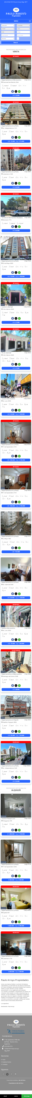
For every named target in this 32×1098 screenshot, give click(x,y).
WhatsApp (27, 1096)
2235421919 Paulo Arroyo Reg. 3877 (16, 2)
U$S (15, 95)
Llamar (16, 1096)
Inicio (3, 1059)
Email (5, 1096)
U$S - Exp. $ (16, 141)
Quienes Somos (6, 1062)
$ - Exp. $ (16, 834)
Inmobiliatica (15, 1080)
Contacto (4, 1064)
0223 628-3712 (8, 1046)
